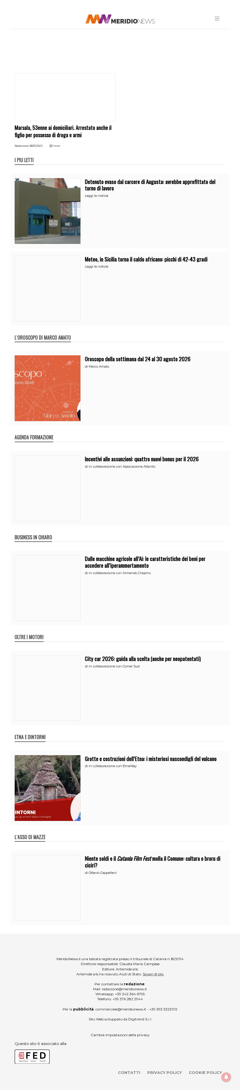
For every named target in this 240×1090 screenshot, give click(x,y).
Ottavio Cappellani (103, 873)
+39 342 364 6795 (130, 994)
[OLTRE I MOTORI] (29, 630)
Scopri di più (153, 974)
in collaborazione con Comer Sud (114, 666)
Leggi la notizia (96, 196)
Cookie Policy (205, 1072)
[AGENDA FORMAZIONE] (34, 431)
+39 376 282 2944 (128, 999)
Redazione (22, 145)
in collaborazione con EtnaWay (113, 766)
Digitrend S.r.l (139, 1019)
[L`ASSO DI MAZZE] (30, 831)
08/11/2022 (36, 145)
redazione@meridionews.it (124, 989)
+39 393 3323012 (163, 1009)
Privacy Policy (164, 1072)
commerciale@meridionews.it (120, 1009)
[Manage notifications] (226, 1077)
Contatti (129, 1072)
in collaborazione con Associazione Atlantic (122, 466)
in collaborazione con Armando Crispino (120, 573)
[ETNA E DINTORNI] (30, 731)
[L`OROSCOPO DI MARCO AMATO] (43, 331)
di (87, 366)
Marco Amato (99, 366)
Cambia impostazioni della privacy (120, 1035)
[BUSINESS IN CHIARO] (33, 531)
